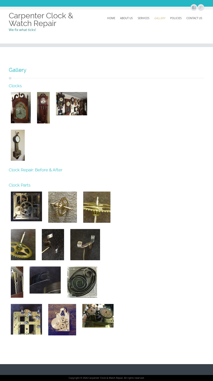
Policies (176, 18)
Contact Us (194, 18)
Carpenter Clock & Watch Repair (41, 19)
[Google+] (200, 7)
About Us (126, 18)
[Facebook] (193, 7)
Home (111, 18)
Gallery (159, 18)
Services (143, 18)
